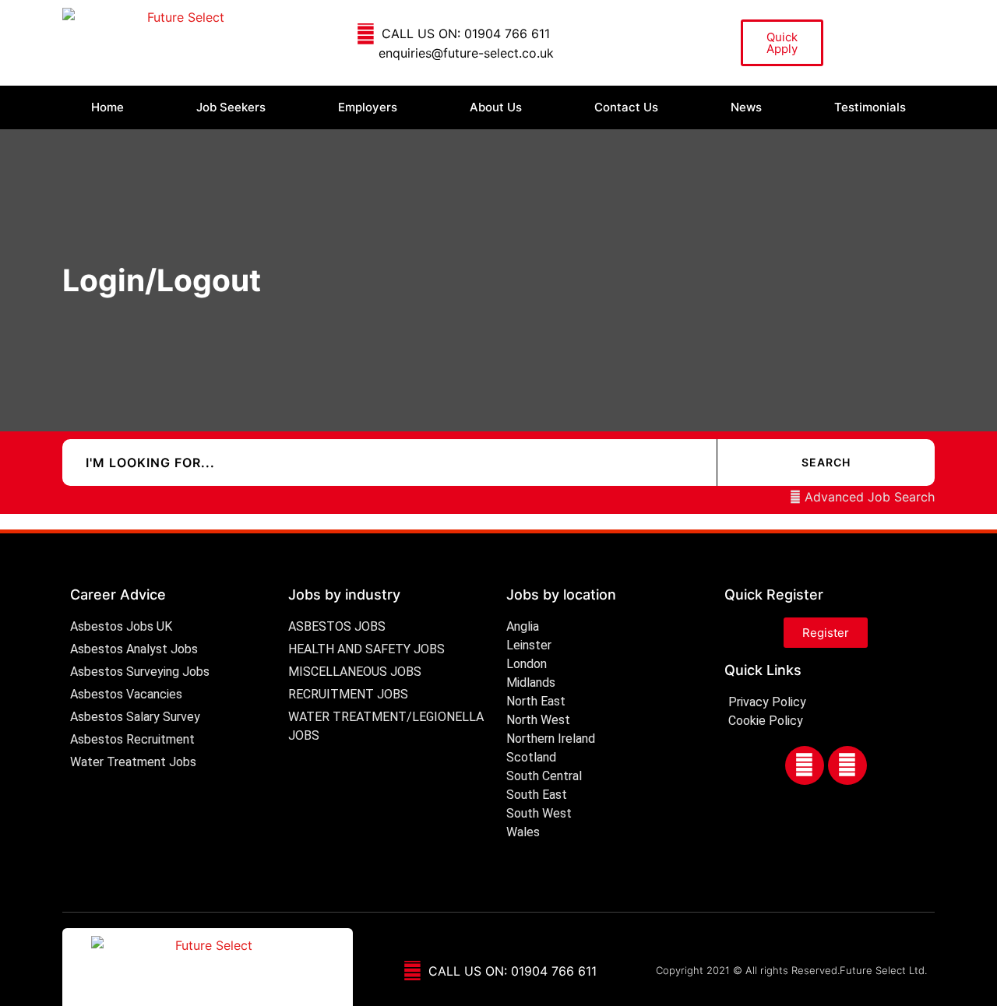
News (746, 107)
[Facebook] (804, 765)
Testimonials (870, 107)
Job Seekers (231, 107)
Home (107, 107)
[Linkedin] (847, 765)
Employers (367, 107)
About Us (496, 107)
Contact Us (626, 107)
